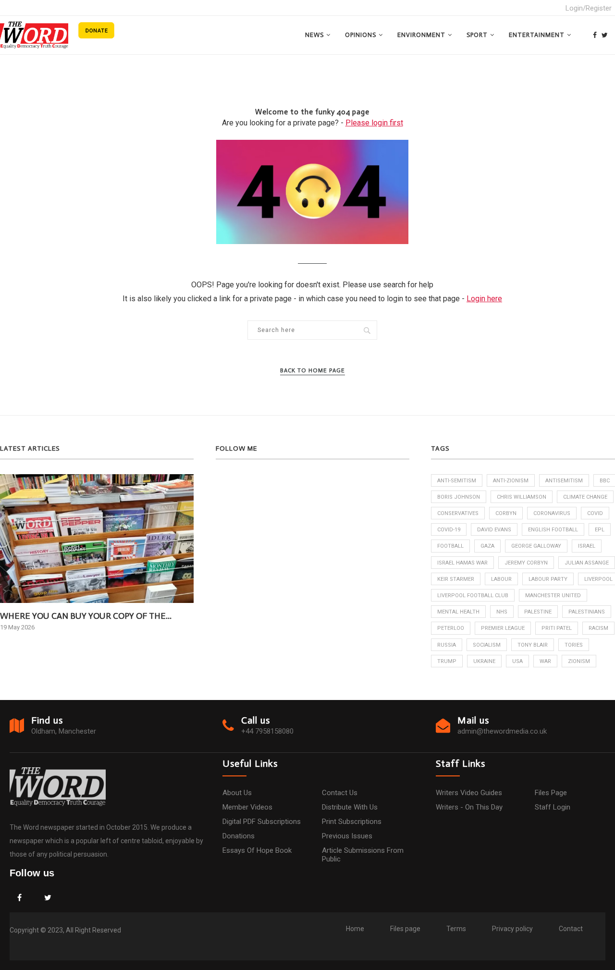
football (450, 546)
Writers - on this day (469, 807)
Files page (551, 792)
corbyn (506, 513)
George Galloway (536, 546)
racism (598, 628)
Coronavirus (551, 513)
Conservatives (458, 513)
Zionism (579, 661)
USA (517, 661)
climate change (585, 497)
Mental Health (458, 612)
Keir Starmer (455, 579)
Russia (446, 645)
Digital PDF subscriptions (261, 821)
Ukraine (484, 661)
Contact (571, 929)
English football (553, 530)
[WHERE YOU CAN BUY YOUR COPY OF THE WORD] (97, 538)
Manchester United (553, 595)
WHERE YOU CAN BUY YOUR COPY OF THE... (86, 616)
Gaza (487, 546)
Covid (595, 513)
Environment (421, 34)
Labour (501, 579)
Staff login (552, 807)
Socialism (487, 645)
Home (355, 929)
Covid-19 (448, 530)
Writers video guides (469, 792)
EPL (599, 530)
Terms (456, 929)
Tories (574, 645)
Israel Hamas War (462, 563)
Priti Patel (556, 628)
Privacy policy (512, 929)
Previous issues (347, 836)
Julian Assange (587, 563)
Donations (238, 836)
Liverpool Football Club (472, 595)
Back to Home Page (312, 370)
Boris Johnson (458, 497)
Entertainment (537, 34)
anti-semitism (456, 481)
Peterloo (450, 628)
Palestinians (586, 612)
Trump (446, 661)
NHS (501, 612)
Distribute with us (350, 807)
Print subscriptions (351, 821)
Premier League (503, 628)
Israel (586, 546)
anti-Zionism (511, 481)
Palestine (538, 612)
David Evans (494, 530)
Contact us (339, 792)
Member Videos (247, 807)
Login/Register (589, 8)
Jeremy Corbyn (526, 563)
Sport (477, 34)
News (314, 34)
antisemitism (564, 481)
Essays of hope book (257, 850)
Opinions (360, 34)
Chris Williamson (521, 497)
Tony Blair (532, 645)
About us (237, 792)
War (545, 661)
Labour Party (548, 579)
